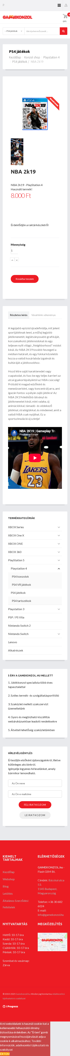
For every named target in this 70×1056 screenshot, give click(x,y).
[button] (66, 4)
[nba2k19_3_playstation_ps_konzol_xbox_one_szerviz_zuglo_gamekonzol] (35, 151)
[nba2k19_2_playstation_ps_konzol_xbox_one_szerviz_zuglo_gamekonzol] (35, 142)
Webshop (9, 879)
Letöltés (8, 893)
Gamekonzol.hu (23, 994)
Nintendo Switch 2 (19, 625)
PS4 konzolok (20, 576)
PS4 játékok (19, 61)
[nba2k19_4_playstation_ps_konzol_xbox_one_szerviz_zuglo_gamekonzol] (35, 160)
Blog (6, 886)
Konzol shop (32, 57)
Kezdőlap (15, 57)
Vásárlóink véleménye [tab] (43, 314)
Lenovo (12, 642)
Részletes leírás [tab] (18, 314)
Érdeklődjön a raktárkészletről (29, 225)
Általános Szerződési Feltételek (15, 904)
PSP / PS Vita (16, 617)
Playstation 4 (51, 57)
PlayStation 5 (16, 560)
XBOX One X (16, 535)
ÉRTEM (5, 1053)
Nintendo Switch (18, 633)
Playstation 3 (16, 609)
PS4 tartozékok (21, 600)
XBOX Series (16, 527)
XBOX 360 (14, 552)
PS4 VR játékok (21, 584)
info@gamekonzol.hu (51, 914)
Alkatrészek (15, 650)
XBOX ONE (15, 543)
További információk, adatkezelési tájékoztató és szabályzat (24, 1045)
